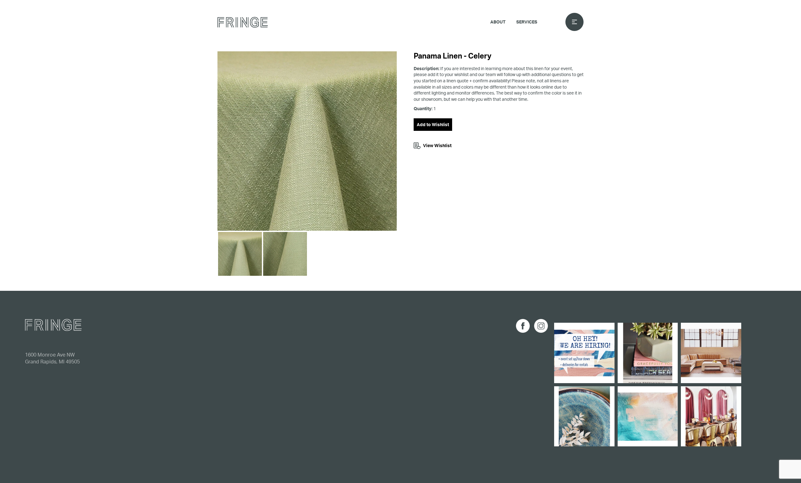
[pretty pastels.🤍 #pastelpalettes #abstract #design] (648, 416)
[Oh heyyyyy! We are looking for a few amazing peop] (584, 353)
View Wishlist (437, 145)
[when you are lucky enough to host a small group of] (711, 416)
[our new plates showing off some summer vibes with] (584, 416)
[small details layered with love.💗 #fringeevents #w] (648, 353)
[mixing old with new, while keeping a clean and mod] (711, 353)
